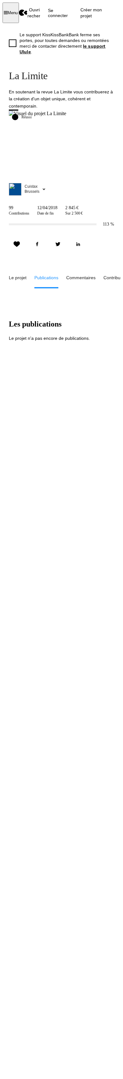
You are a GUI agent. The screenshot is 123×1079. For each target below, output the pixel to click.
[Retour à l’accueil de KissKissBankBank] (23, 13)
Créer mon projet (91, 12)
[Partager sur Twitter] (58, 244)
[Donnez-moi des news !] (17, 244)
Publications (46, 277)
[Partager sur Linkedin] (78, 244)
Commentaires (81, 277)
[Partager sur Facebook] (37, 244)
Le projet (17, 277)
